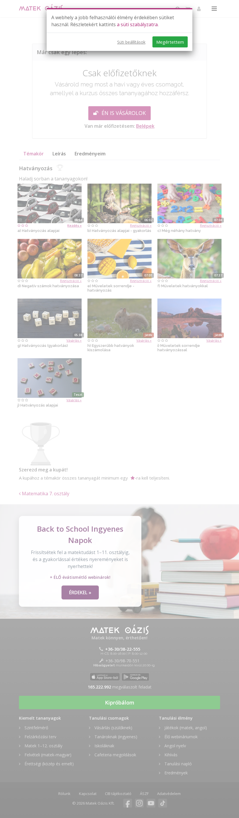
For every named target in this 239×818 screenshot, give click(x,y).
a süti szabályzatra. (138, 24)
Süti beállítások (131, 42)
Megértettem (170, 42)
